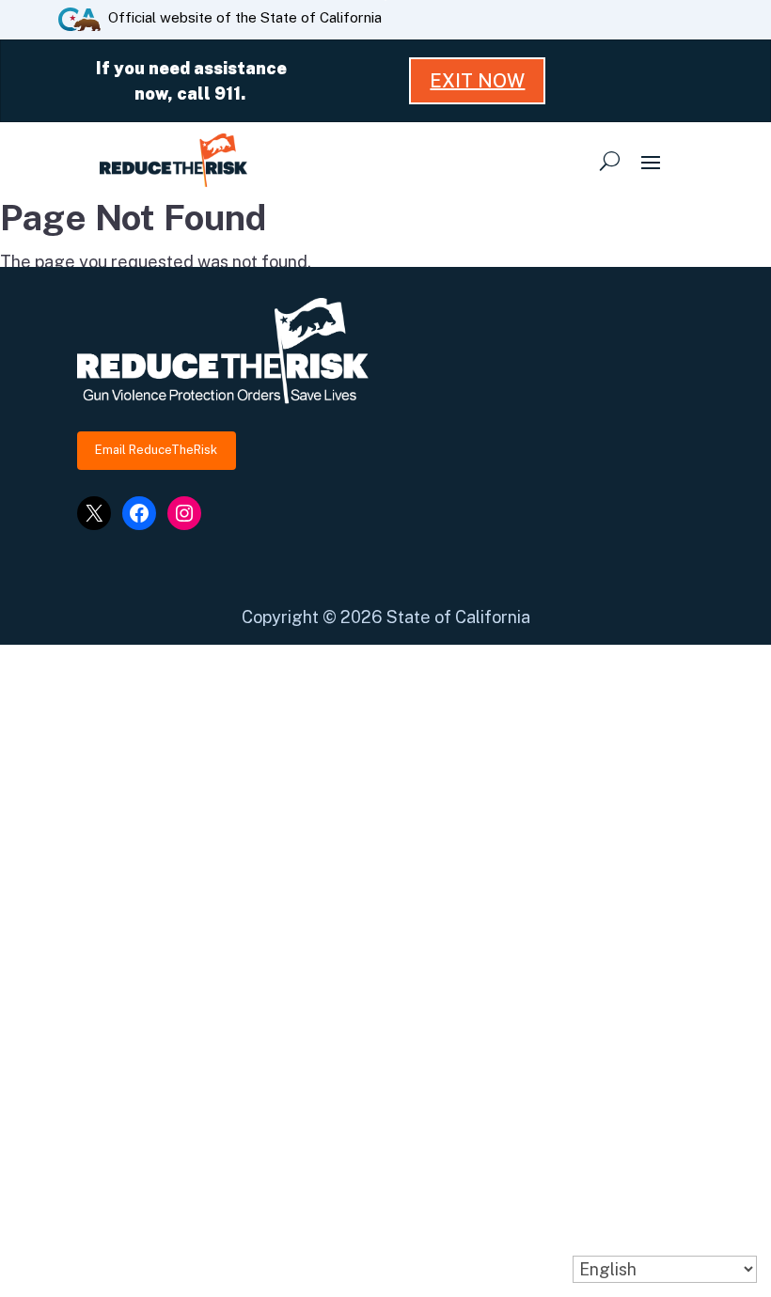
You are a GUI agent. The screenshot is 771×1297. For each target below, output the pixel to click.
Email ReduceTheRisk (156, 450)
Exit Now (477, 81)
